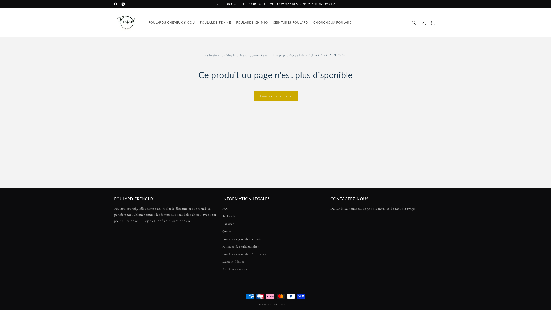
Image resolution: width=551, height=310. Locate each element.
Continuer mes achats (275, 96)
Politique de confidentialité (240, 246)
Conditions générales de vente (242, 239)
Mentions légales (233, 262)
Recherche (229, 216)
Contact (227, 231)
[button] (414, 23)
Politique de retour (235, 269)
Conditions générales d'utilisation (244, 254)
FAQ (225, 209)
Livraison (228, 224)
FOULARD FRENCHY (280, 304)
